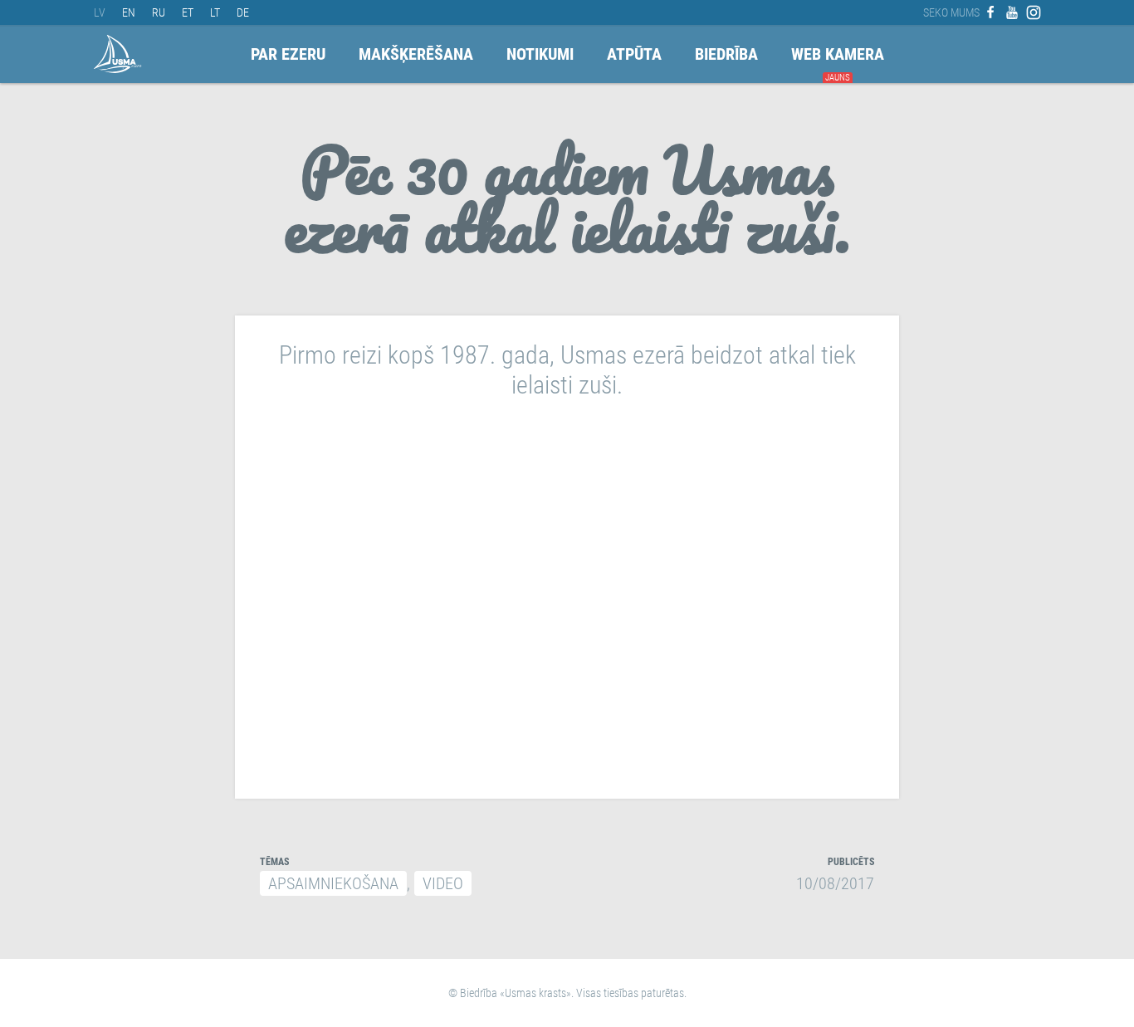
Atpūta (634, 54)
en (128, 12)
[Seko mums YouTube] (1012, 12)
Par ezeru (288, 54)
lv (99, 12)
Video (443, 883)
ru (158, 12)
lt (215, 12)
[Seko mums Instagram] (1033, 12)
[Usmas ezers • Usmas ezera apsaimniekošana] (118, 54)
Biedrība (726, 54)
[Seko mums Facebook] (990, 12)
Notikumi (540, 54)
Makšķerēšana (416, 54)
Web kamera (837, 54)
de (243, 12)
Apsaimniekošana (333, 883)
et (187, 12)
